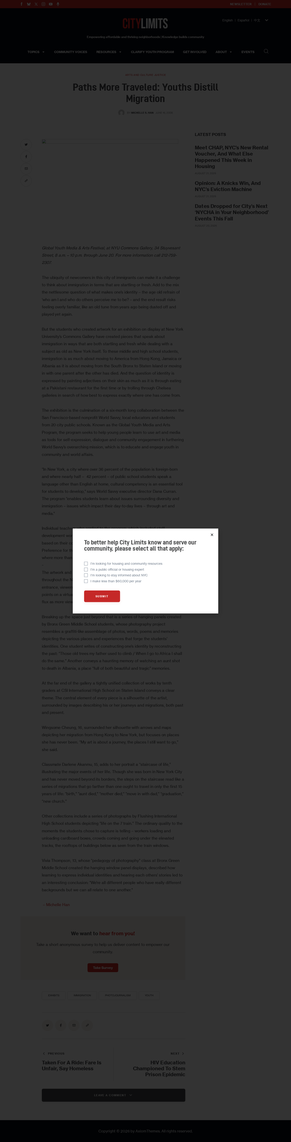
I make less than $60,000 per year (115, 581)
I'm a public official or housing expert (117, 569)
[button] (212, 535)
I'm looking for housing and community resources (126, 563)
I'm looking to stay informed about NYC (119, 575)
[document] (145, 571)
